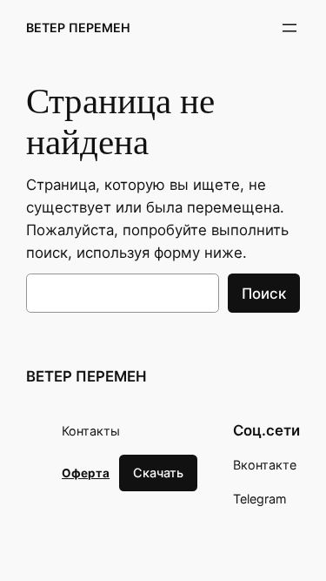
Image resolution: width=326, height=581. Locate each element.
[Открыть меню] (289, 27)
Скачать (158, 472)
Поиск (264, 293)
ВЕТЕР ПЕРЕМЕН (78, 27)
